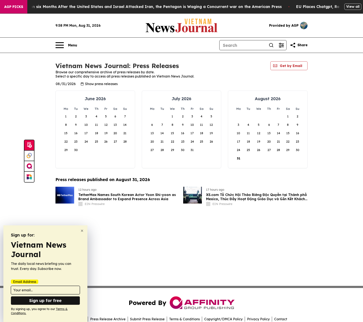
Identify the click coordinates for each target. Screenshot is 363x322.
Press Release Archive (108, 319)
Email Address (24, 282)
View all (352, 6)
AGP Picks (13, 7)
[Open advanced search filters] (281, 45)
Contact (280, 319)
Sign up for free (45, 300)
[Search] (271, 45)
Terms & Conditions (184, 319)
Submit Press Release (147, 319)
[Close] (82, 231)
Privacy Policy (258, 319)
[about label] (80, 204)
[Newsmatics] (29, 177)
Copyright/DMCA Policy (223, 319)
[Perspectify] (29, 156)
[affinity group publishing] (29, 166)
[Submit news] (29, 145)
